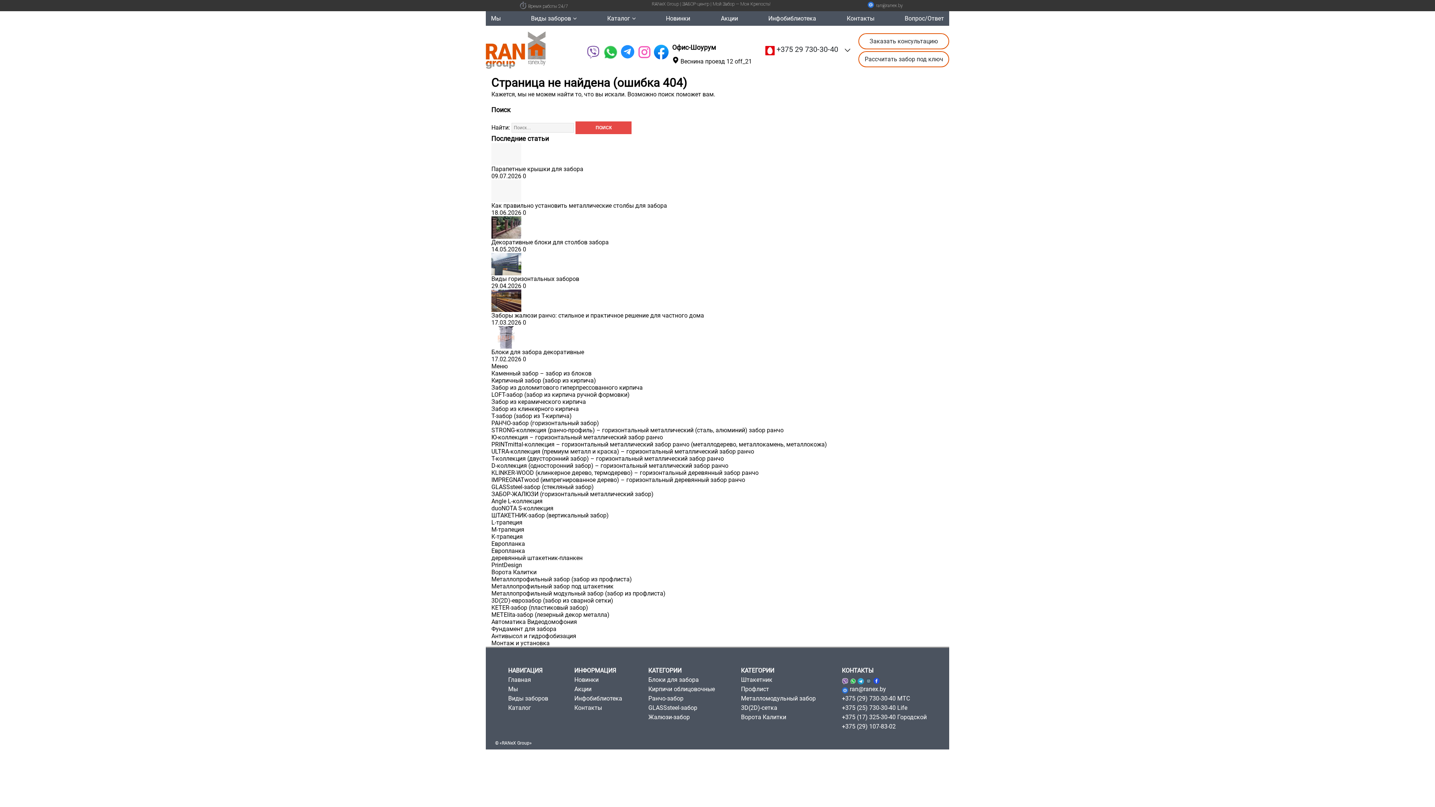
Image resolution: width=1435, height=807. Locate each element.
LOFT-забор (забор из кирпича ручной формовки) (560, 394)
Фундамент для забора (523, 629)
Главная (519, 679)
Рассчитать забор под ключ (904, 59)
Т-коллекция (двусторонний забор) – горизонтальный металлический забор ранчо (607, 458)
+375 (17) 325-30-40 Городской (884, 717)
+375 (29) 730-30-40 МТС (876, 698)
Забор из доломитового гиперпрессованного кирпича (567, 387)
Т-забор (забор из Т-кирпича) (531, 416)
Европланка (508, 543)
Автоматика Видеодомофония (534, 621)
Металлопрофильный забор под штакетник (552, 586)
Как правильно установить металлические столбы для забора (579, 205)
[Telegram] (627, 52)
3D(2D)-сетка (759, 707)
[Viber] (592, 52)
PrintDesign (506, 565)
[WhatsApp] (610, 52)
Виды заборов (551, 18)
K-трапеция (507, 536)
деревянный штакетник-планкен (537, 558)
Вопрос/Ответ (924, 18)
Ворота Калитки (514, 572)
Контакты (860, 18)
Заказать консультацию (904, 41)
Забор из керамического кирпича (538, 401)
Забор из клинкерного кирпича (535, 408)
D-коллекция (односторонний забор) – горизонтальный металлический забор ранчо (609, 465)
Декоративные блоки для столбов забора (550, 242)
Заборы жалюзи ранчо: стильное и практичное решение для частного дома (597, 315)
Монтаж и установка (520, 643)
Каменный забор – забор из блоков (541, 373)
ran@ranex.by (889, 5)
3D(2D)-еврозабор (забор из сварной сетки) (552, 600)
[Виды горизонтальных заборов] (506, 271)
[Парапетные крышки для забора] (506, 162)
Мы (496, 18)
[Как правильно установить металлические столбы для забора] (506, 198)
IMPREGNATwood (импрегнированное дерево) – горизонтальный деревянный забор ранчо (618, 479)
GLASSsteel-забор (672, 707)
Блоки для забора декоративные (537, 352)
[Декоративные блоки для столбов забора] (506, 235)
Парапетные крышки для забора (537, 169)
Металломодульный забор (778, 698)
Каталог (618, 18)
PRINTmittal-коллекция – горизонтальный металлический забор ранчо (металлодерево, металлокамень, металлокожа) (659, 444)
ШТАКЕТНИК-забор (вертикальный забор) (550, 515)
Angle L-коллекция (517, 501)
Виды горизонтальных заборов (535, 278)
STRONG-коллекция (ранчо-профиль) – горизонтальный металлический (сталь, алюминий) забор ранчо (637, 430)
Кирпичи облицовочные (681, 689)
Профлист (755, 689)
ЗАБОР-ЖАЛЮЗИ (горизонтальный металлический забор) (572, 494)
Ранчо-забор (665, 698)
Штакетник (756, 679)
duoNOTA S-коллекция (522, 508)
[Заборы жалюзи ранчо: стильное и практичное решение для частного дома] (506, 308)
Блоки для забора (673, 679)
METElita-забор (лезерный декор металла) (550, 614)
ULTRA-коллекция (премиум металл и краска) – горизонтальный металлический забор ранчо (622, 451)
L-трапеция (506, 522)
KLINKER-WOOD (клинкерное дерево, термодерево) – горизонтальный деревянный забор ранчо (625, 472)
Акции (729, 18)
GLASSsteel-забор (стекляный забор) (542, 487)
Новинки (678, 18)
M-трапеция (507, 529)
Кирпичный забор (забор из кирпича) (543, 380)
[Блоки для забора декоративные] (506, 345)
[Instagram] (868, 679)
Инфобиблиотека (792, 18)
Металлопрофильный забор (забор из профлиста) (561, 579)
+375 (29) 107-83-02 (869, 726)
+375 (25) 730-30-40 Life (874, 707)
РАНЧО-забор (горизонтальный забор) (545, 423)
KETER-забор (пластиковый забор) (539, 607)
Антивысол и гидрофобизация (533, 636)
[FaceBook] (661, 52)
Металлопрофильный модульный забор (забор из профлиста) (578, 593)
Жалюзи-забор (669, 717)
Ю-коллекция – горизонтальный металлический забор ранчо (577, 437)
